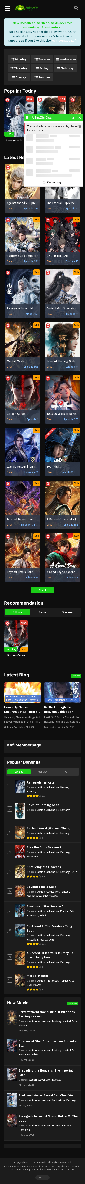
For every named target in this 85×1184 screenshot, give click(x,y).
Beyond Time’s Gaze (41, 887)
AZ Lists (42, 1177)
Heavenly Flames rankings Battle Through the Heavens (21, 711)
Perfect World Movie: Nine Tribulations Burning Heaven (47, 1014)
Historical (33, 939)
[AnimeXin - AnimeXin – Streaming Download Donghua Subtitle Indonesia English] (26, 9)
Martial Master (37, 976)
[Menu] (27, 117)
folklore (17, 612)
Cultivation (52, 891)
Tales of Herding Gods (43, 805)
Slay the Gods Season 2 (44, 847)
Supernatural (50, 895)
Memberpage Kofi (64, 40)
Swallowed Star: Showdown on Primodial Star (48, 1043)
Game (42, 612)
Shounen (67, 612)
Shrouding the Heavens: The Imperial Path (46, 1073)
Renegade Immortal (41, 782)
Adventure (52, 787)
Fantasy (31, 791)
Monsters (32, 856)
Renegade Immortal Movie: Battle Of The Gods (48, 1118)
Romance (32, 915)
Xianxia (23, 1025)
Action (41, 787)
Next (42, 590)
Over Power (34, 984)
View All (76, 676)
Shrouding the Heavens (44, 867)
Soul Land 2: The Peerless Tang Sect (49, 928)
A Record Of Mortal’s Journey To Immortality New (50, 955)
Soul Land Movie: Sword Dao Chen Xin (46, 1095)
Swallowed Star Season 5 (45, 906)
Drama (64, 787)
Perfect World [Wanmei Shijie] (48, 828)
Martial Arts (34, 895)
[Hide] (79, 117)
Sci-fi (74, 872)
